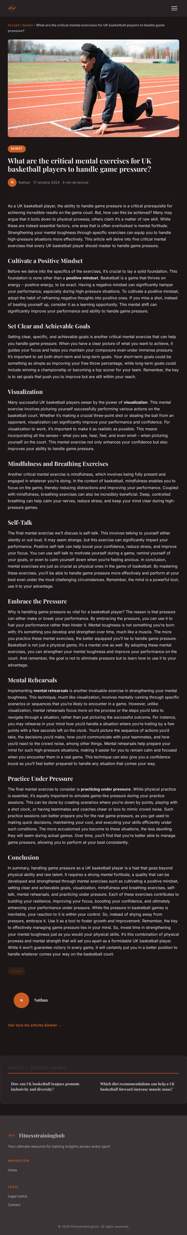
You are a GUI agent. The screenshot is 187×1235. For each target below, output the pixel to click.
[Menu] (174, 8)
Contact (14, 1205)
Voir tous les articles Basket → (34, 1025)
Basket (27, 25)
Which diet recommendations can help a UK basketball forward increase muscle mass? (137, 1086)
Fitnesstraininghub (42, 1135)
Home (12, 1170)
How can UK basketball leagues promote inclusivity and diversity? (45, 1086)
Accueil (13, 25)
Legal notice (17, 1196)
